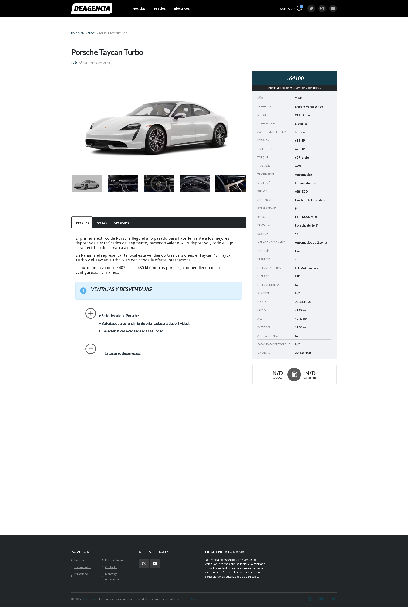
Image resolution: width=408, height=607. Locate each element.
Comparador (82, 567)
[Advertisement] (297, 428)
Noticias (139, 8)
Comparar (291, 7)
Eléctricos (182, 8)
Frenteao (191, 599)
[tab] (82, 222)
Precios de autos (116, 560)
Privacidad (81, 574)
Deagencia (88, 599)
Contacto (111, 567)
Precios (160, 8)
